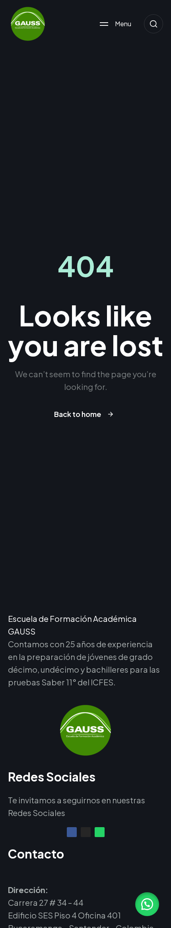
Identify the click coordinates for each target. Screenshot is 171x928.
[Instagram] (86, 832)
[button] (147, 904)
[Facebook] (72, 832)
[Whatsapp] (100, 832)
